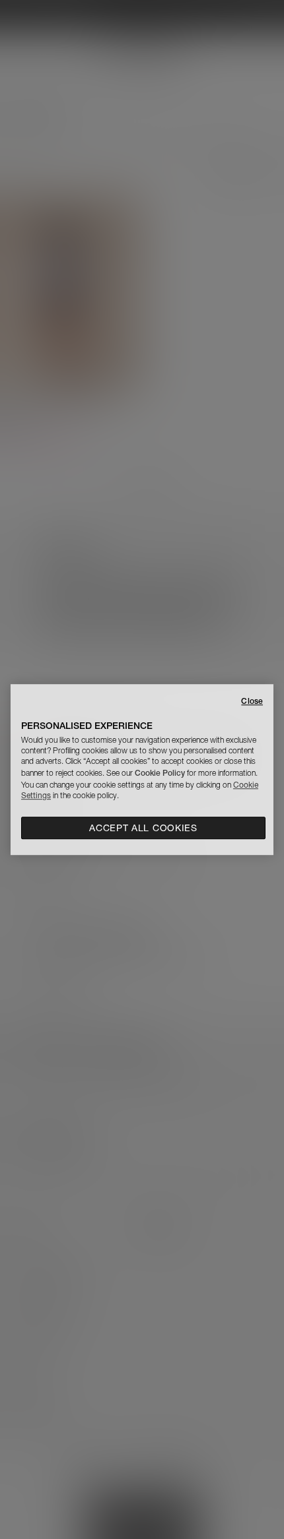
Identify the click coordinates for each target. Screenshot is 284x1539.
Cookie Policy (160, 773)
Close (252, 701)
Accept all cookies (143, 828)
